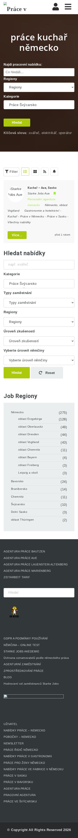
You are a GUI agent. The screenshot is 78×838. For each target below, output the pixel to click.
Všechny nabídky (19, 222)
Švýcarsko (18, 504)
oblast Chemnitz (29, 449)
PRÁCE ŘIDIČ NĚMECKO (21, 749)
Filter (13, 172)
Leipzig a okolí (28, 472)
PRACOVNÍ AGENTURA (20, 795)
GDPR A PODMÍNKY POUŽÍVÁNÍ (26, 638)
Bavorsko (17, 481)
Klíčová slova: (15, 133)
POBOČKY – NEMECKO (20, 736)
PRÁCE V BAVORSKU (18, 782)
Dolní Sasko (19, 511)
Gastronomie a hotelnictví (41, 210)
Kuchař (12, 216)
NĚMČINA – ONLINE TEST (22, 645)
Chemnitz (17, 496)
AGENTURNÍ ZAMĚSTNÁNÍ (22, 664)
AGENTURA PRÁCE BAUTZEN (24, 551)
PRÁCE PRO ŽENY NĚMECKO (24, 762)
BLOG (8, 677)
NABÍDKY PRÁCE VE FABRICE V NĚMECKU (33, 769)
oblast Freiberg (28, 465)
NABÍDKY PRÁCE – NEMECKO (24, 730)
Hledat (17, 122)
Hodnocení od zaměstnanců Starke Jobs (31, 683)
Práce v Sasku (57, 216)
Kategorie (11, 96)
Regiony (10, 79)
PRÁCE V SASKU (15, 775)
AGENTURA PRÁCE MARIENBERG (27, 570)
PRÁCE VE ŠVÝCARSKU (20, 801)
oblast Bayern (27, 457)
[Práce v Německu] (21, 7)
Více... (17, 235)
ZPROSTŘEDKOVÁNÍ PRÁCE (24, 670)
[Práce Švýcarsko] (39, 105)
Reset (49, 373)
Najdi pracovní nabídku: (23, 64)
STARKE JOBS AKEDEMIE (21, 651)
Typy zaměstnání (18, 293)
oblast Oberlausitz (30, 426)
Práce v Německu (32, 216)
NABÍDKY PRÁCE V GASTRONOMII (28, 756)
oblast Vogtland (28, 442)
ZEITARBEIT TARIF (17, 577)
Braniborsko (19, 488)
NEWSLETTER (14, 743)
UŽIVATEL (10, 724)
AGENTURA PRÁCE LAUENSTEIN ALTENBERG (36, 564)
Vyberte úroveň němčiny (24, 350)
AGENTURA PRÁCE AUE (20, 558)
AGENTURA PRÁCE (17, 788)
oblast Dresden (28, 434)
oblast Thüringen (22, 519)
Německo (17, 412)
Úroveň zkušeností (19, 331)
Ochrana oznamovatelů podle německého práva (36, 657)
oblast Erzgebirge (30, 418)
